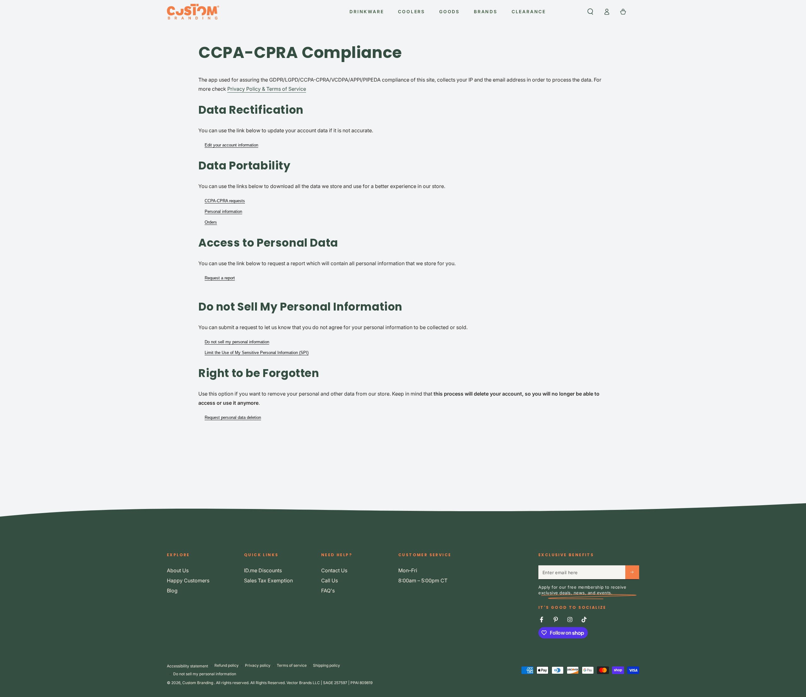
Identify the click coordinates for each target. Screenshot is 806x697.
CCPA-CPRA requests (225, 200)
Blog (172, 590)
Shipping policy (326, 665)
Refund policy (226, 665)
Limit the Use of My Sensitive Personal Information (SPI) (257, 352)
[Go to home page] (193, 12)
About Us (178, 570)
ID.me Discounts (263, 570)
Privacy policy (257, 665)
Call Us (329, 580)
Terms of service (292, 665)
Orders (211, 222)
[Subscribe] (632, 572)
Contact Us (334, 570)
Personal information (223, 211)
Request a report (220, 278)
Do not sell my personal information (237, 342)
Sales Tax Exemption (268, 580)
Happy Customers (188, 580)
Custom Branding (198, 682)
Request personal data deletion (233, 417)
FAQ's (328, 590)
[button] (590, 12)
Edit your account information (231, 145)
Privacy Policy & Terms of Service (266, 89)
